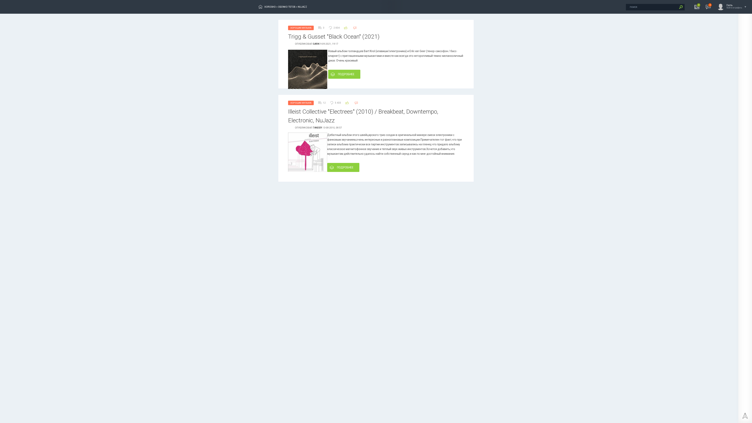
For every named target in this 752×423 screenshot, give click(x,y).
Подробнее (346, 74)
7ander (317, 127)
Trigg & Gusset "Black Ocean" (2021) (334, 36)
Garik (316, 43)
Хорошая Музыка (300, 28)
